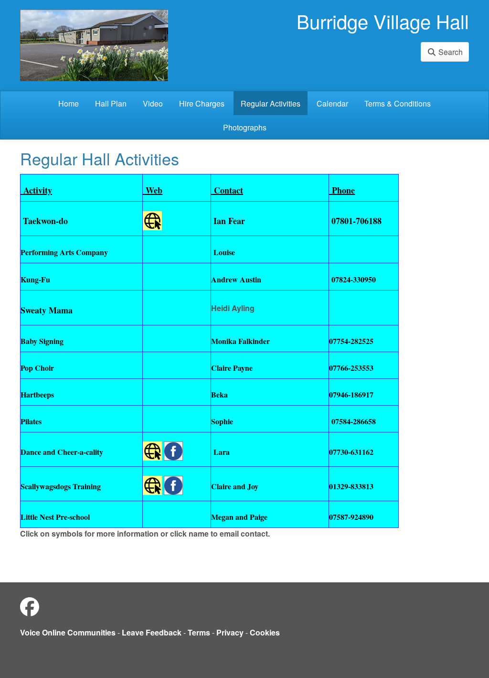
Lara (220, 451)
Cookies (265, 632)
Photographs (244, 127)
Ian (219, 221)
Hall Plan (111, 103)
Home (68, 103)
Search (449, 51)
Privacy (230, 632)
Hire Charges (201, 103)
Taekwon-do (45, 221)
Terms (199, 632)
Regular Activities (270, 103)
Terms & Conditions (397, 103)
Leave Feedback (151, 632)
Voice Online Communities (68, 632)
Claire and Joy (234, 486)
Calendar (332, 103)
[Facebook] (29, 606)
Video (153, 103)
